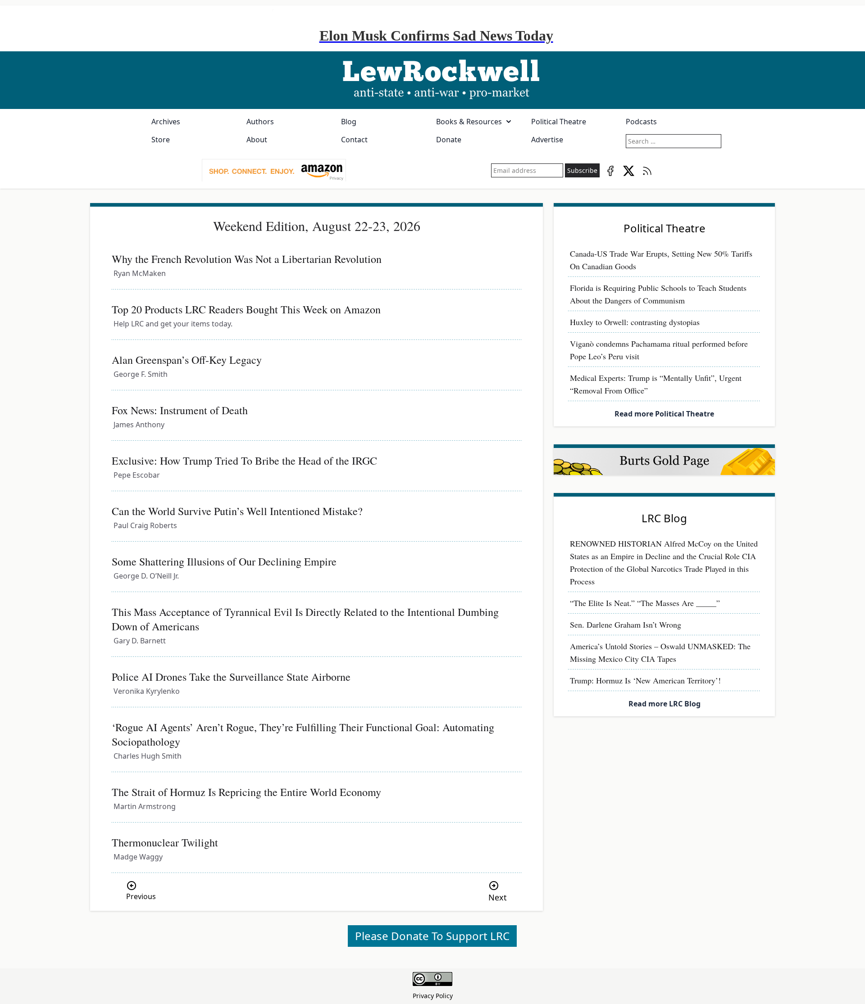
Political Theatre (558, 122)
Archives (165, 122)
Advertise (547, 140)
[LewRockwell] (432, 80)
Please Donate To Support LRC (432, 935)
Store (160, 140)
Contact (354, 140)
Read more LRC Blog (664, 704)
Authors (260, 122)
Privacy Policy (433, 995)
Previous (141, 896)
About (256, 140)
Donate (448, 140)
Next (497, 897)
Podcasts (641, 122)
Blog (348, 122)
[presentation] (274, 170)
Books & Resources (469, 122)
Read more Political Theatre (664, 414)
